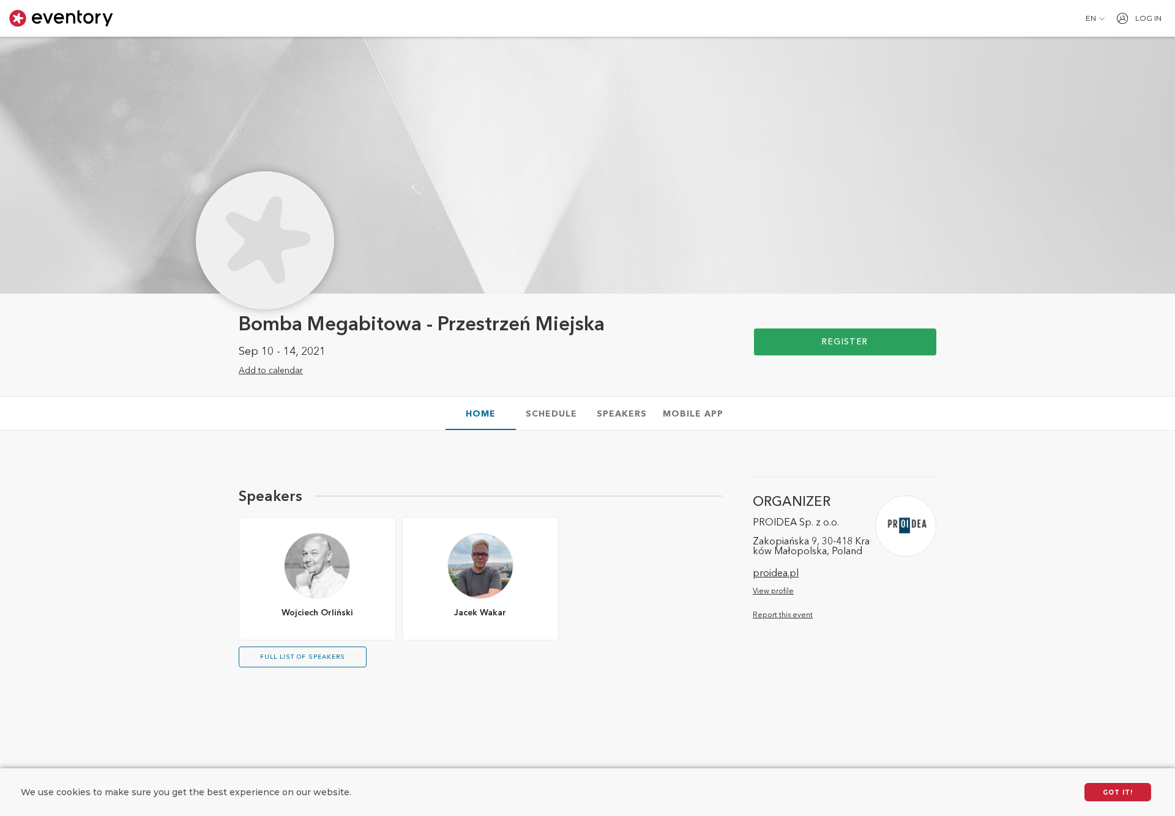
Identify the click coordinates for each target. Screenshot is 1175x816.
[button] (1095, 18)
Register (845, 342)
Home (481, 414)
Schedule (551, 414)
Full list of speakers (302, 657)
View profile (773, 591)
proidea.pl (776, 574)
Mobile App (693, 414)
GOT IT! (1118, 792)
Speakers (622, 414)
